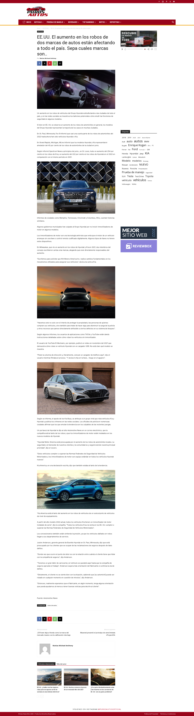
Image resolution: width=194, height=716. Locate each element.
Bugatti (124, 146)
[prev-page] (38, 696)
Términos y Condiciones (168, 714)
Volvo (134, 184)
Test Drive (139, 176)
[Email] (60, 63)
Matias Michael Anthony (48, 58)
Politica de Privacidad (151, 714)
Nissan (125, 165)
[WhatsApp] (55, 63)
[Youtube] (174, 1)
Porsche (133, 168)
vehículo (127, 180)
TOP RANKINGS (88, 22)
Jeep (141, 153)
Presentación (143, 169)
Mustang (145, 161)
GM (148, 149)
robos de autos (52, 605)
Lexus (135, 157)
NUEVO (143, 164)
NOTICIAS (38, 22)
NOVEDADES (72, 22)
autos (138, 141)
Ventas (150, 180)
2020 (134, 137)
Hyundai (134, 153)
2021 (139, 137)
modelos (137, 161)
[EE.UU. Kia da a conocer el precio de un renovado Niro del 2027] (76, 677)
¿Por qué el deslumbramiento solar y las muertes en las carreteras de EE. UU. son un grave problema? (102, 689)
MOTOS (102, 22)
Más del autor (61, 664)
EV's (149, 146)
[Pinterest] (166, 1)
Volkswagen (126, 184)
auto (129, 141)
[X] (170, 1)
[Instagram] (162, 1)
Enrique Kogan (137, 145)
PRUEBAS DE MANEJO (55, 22)
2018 (124, 137)
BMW (146, 141)
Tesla (130, 176)
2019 (129, 137)
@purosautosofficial (109, 709)
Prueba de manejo (133, 172)
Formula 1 (142, 149)
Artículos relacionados (46, 664)
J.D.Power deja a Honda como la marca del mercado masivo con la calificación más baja (53, 634)
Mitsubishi (141, 157)
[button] (173, 22)
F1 (153, 145)
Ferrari (124, 150)
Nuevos (125, 168)
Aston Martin (146, 137)
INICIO (28, 22)
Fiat (129, 150)
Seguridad (149, 173)
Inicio (38, 28)
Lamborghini (126, 157)
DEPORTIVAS (114, 22)
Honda (125, 153)
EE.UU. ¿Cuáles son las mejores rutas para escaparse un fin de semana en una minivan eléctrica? (48, 689)
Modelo (126, 160)
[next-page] (42, 696)
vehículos (139, 180)
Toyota (149, 176)
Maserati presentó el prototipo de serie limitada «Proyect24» (97, 634)
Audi (123, 142)
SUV (124, 176)
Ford (135, 149)
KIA (147, 153)
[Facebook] (159, 1)
